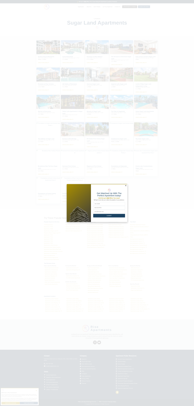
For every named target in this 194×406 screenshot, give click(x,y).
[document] (97, 203)
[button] (126, 185)
